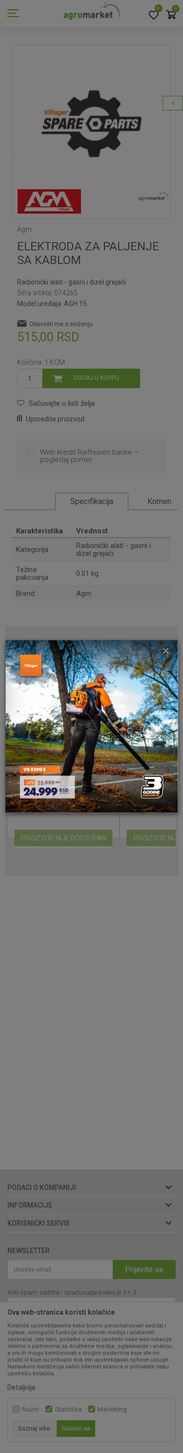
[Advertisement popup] (91, 726)
